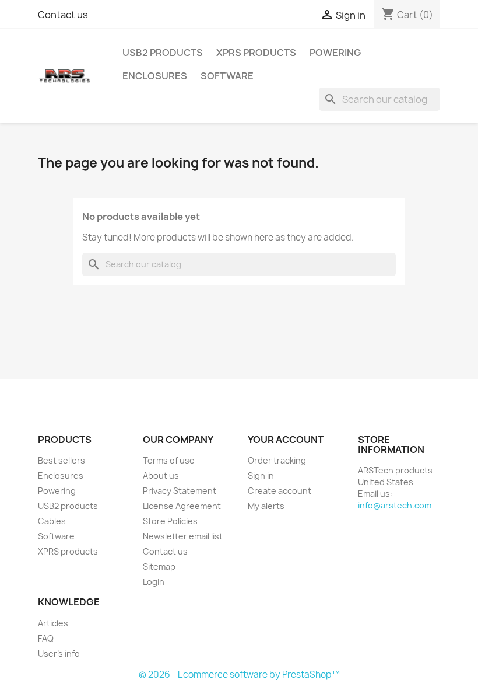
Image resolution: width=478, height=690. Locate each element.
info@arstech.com (394, 505)
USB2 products (162, 52)
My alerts (266, 505)
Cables (52, 521)
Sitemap (159, 566)
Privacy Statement (179, 490)
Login (153, 581)
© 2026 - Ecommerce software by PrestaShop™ (239, 674)
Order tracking (277, 460)
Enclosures (154, 75)
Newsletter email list (183, 536)
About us (161, 475)
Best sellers (61, 460)
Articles (53, 623)
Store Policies (170, 521)
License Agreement (182, 505)
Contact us (63, 14)
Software (227, 75)
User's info (59, 653)
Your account (286, 439)
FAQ (46, 638)
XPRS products (256, 52)
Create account (279, 490)
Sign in (261, 475)
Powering (335, 52)
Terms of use (169, 460)
